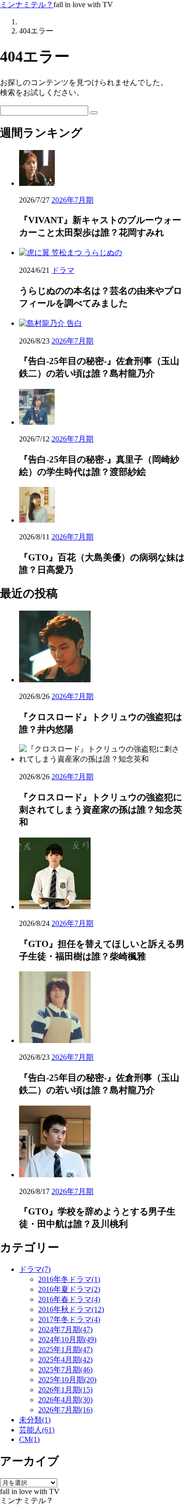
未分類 (35, 1420)
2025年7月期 (65, 1370)
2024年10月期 (67, 1339)
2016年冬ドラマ (69, 1279)
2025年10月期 (67, 1380)
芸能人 (36, 1430)
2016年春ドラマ (69, 1299)
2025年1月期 (65, 1349)
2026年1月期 (65, 1390)
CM (29, 1439)
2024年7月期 (65, 1329)
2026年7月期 (72, 200)
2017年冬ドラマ (69, 1319)
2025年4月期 (65, 1359)
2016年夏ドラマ (69, 1289)
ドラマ (63, 270)
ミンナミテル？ (26, 4)
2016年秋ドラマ (71, 1309)
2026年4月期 (65, 1400)
